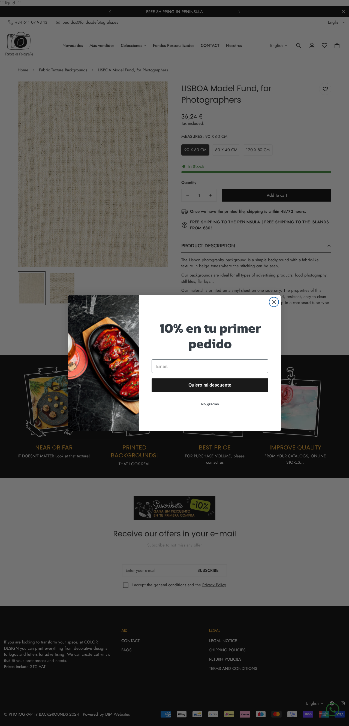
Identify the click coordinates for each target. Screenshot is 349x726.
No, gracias (210, 404)
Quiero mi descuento (209, 385)
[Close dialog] (274, 302)
